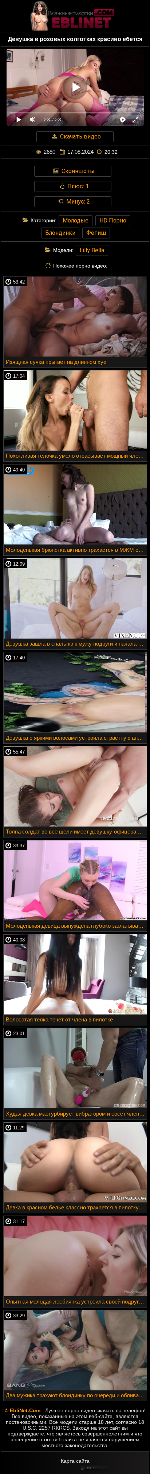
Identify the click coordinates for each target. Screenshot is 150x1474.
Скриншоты (77, 171)
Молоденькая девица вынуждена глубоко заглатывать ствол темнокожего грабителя (76, 926)
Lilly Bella (92, 250)
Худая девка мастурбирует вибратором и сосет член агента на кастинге (76, 1113)
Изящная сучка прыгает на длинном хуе (56, 362)
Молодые (75, 220)
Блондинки (60, 232)
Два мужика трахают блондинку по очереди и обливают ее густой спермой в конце (76, 1395)
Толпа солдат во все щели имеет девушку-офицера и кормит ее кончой (76, 831)
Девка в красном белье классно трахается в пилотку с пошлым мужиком (76, 1207)
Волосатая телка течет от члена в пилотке (59, 1019)
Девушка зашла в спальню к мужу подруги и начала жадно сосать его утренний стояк (76, 643)
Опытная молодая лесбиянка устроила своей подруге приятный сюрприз (76, 1301)
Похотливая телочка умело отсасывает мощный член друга (76, 456)
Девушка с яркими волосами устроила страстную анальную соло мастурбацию (76, 738)
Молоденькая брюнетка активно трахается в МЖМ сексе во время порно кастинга (76, 550)
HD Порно (112, 220)
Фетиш (96, 232)
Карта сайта (75, 1461)
